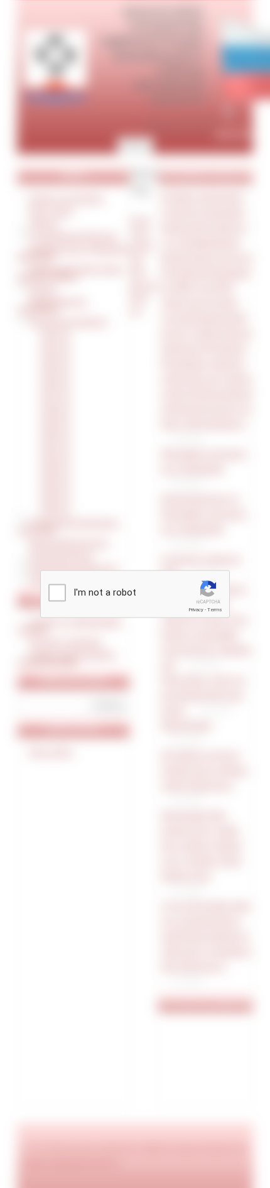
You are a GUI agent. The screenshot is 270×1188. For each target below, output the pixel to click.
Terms (214, 610)
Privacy (195, 610)
